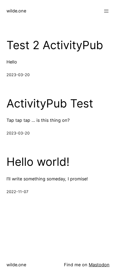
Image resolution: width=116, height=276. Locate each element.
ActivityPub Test (49, 103)
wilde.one (16, 11)
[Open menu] (106, 11)
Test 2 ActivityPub (54, 45)
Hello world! (38, 162)
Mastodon (99, 264)
